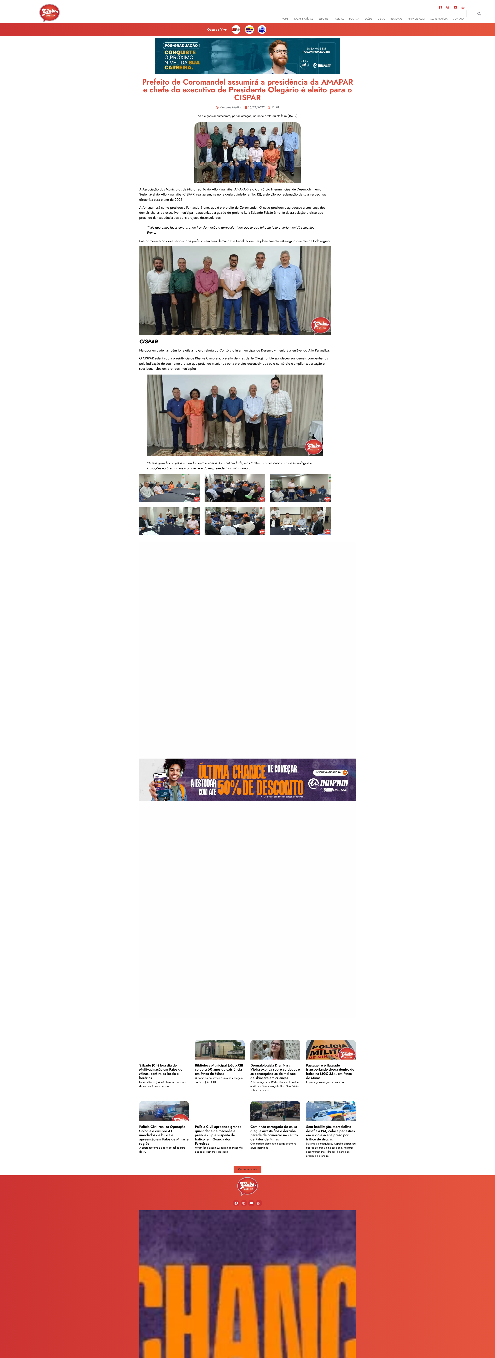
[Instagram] (448, 7)
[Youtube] (455, 7)
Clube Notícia (438, 19)
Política (354, 19)
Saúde (368, 19)
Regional (396, 19)
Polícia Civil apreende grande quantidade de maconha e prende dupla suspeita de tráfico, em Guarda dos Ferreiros (218, 1135)
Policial (339, 19)
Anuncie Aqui (416, 19)
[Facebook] (440, 7)
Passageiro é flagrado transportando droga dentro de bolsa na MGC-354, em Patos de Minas (330, 1071)
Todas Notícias (303, 19)
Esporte (323, 19)
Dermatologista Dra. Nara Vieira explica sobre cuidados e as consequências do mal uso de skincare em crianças (275, 1071)
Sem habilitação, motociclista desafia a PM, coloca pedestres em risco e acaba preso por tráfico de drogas (330, 1133)
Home (285, 19)
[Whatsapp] (463, 7)
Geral (381, 19)
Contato (458, 19)
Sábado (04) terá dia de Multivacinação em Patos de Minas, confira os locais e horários (160, 1071)
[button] (479, 13)
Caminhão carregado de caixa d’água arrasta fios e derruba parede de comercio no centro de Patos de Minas (274, 1133)
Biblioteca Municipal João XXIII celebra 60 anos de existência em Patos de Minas (219, 1069)
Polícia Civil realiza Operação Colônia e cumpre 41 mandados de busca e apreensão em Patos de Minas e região (164, 1135)
